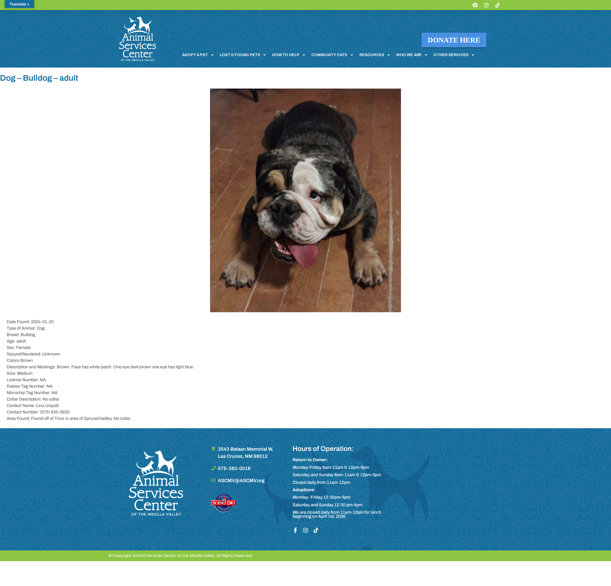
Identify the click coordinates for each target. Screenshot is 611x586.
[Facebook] (475, 5)
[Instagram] (486, 5)
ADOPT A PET (195, 55)
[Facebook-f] (295, 530)
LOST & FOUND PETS (240, 55)
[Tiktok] (497, 5)
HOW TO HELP (285, 55)
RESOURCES (372, 55)
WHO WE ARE (409, 55)
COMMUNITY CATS (329, 55)
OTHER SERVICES (451, 55)
